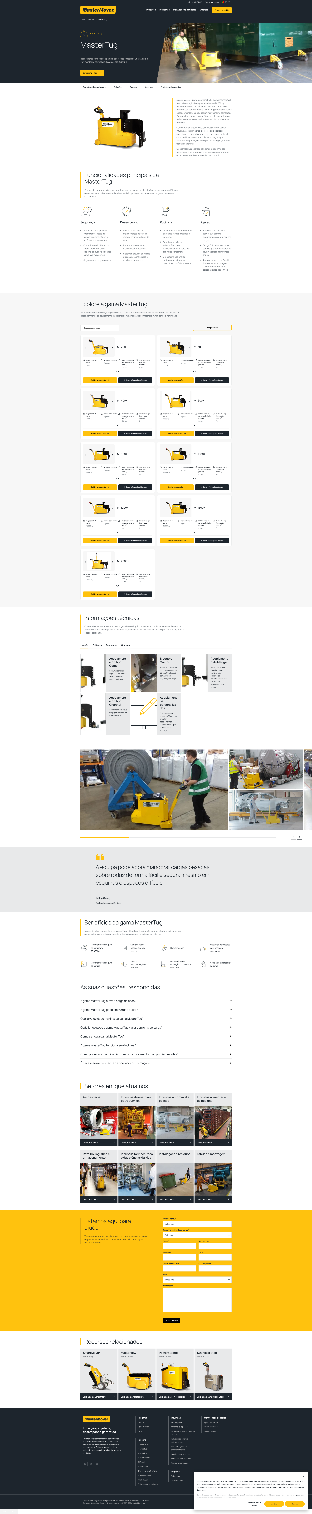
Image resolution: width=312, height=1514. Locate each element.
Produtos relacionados (171, 87)
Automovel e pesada (180, 1426)
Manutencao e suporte (184, 9)
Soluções (118, 87)
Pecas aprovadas (211, 1426)
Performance (143, 1426)
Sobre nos (175, 1476)
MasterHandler (144, 1457)
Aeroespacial (176, 1422)
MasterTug (142, 1449)
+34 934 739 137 (196, 2)
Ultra (140, 1431)
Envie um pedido (222, 10)
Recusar (295, 1504)
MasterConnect (211, 1431)
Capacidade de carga (92, 328)
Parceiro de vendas (212, 2)
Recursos (149, 87)
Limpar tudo (212, 327)
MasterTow (142, 1453)
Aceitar (274, 1504)
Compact (142, 1422)
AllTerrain (142, 1462)
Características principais (94, 87)
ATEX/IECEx (143, 1480)
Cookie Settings (9, 1511)
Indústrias (164, 9)
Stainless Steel (144, 1475)
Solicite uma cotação (98, 380)
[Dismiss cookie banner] (304, 1476)
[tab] (84, 645)
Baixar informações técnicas (136, 380)
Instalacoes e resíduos (180, 1454)
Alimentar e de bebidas (181, 1458)
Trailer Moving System (147, 1471)
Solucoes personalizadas (148, 1484)
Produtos (151, 9)
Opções (133, 87)
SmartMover (143, 1444)
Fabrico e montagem (179, 1463)
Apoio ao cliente (211, 1422)
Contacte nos (177, 1480)
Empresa (204, 9)
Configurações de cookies (254, 1503)
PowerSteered (144, 1466)
